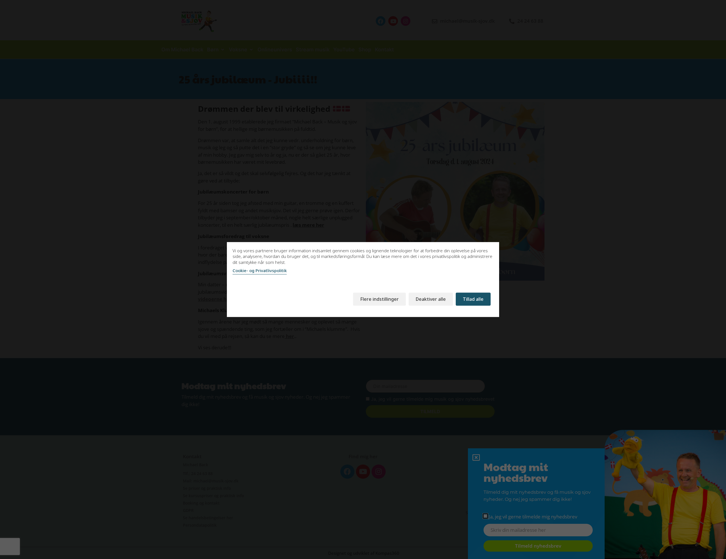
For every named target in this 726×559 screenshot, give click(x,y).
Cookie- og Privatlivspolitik (260, 270)
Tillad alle (473, 299)
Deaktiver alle (431, 299)
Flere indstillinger (379, 299)
